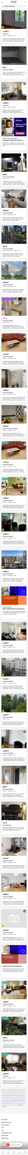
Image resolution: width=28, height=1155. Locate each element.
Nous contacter (5, 1125)
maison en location (13, 1100)
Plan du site (4, 1119)
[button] (11, 27)
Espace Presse (5, 1138)
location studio (21, 1095)
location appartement (12, 1095)
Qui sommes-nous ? (6, 1122)
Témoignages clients (6, 1133)
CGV (2, 1130)
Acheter (2, 1152)
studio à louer (7, 1101)
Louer (14, 1152)
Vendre (8, 1152)
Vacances (19, 1152)
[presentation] (2, 19)
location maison (4, 1095)
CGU (2, 1127)
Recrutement (4, 1135)
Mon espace (25, 1152)
